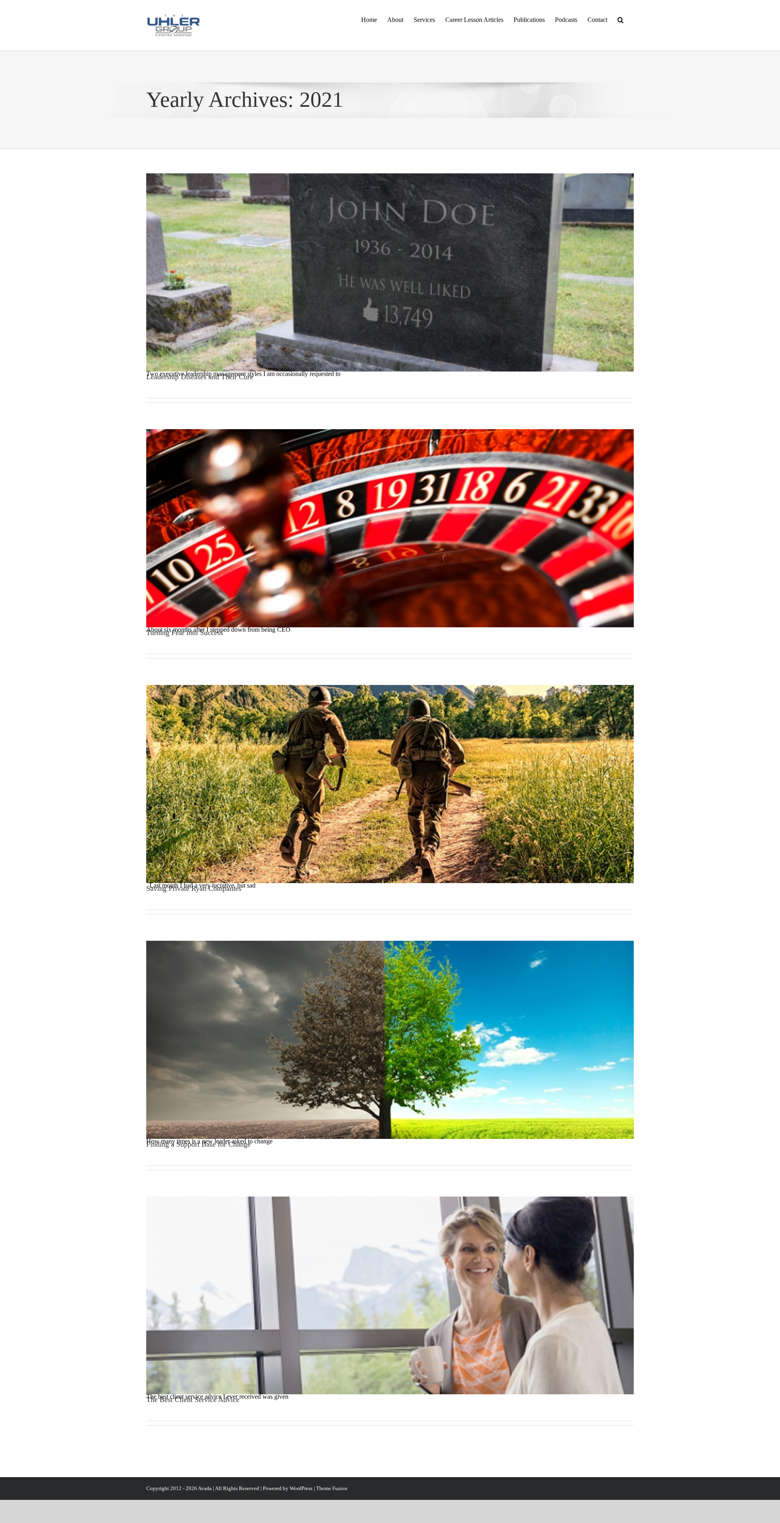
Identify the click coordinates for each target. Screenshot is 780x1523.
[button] (621, 19)
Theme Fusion (331, 1488)
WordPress (301, 1488)
